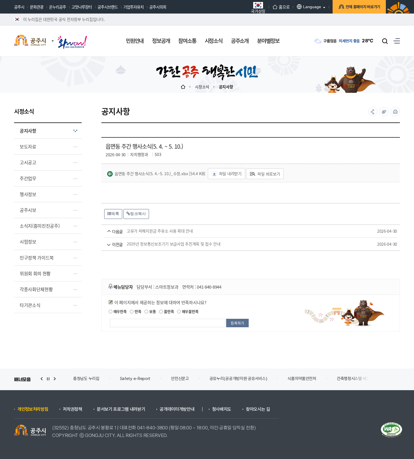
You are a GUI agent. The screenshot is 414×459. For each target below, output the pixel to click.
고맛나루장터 (82, 7)
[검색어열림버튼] (385, 41)
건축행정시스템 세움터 (355, 378)
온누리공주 (57, 7)
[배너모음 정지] (48, 379)
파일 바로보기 (268, 174)
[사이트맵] (396, 40)
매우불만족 (189, 311)
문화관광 (36, 7)
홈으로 (284, 7)
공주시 (19, 7)
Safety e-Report (135, 378)
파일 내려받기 (230, 173)
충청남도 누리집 (86, 378)
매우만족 (119, 311)
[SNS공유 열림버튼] (372, 111)
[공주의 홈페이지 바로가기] (52, 35)
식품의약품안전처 (302, 378)
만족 (137, 311)
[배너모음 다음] (55, 379)
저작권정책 (72, 409)
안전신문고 (180, 378)
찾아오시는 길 (258, 409)
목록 (115, 213)
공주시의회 (157, 7)
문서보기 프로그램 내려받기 (121, 409)
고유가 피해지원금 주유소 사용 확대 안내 (242, 231)
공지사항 (226, 86)
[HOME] (183, 86)
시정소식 (202, 86)
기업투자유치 (133, 7)
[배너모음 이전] (42, 379)
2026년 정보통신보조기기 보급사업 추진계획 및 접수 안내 (242, 244)
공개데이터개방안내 (177, 409)
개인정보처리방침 (32, 409)
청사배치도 (221, 409)
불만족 (168, 311)
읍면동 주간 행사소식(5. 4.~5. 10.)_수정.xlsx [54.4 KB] (160, 173)
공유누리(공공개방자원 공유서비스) (238, 378)
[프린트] (395, 111)
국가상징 (258, 10)
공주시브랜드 (107, 7)
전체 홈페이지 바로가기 (363, 7)
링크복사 (138, 213)
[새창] (72, 37)
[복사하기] (384, 111)
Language (312, 7)
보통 (152, 311)
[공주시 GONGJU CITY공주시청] (30, 40)
